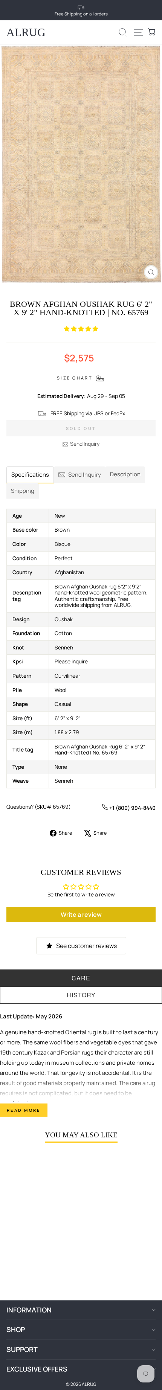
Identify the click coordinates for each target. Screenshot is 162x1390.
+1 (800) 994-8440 (132, 807)
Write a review (81, 914)
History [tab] (81, 995)
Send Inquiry (84, 443)
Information (29, 1309)
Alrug (26, 32)
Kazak (41, 1052)
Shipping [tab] (22, 491)
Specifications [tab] (30, 475)
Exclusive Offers (36, 1368)
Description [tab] (125, 474)
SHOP (15, 1329)
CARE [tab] (81, 978)
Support (22, 1349)
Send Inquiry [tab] (84, 475)
